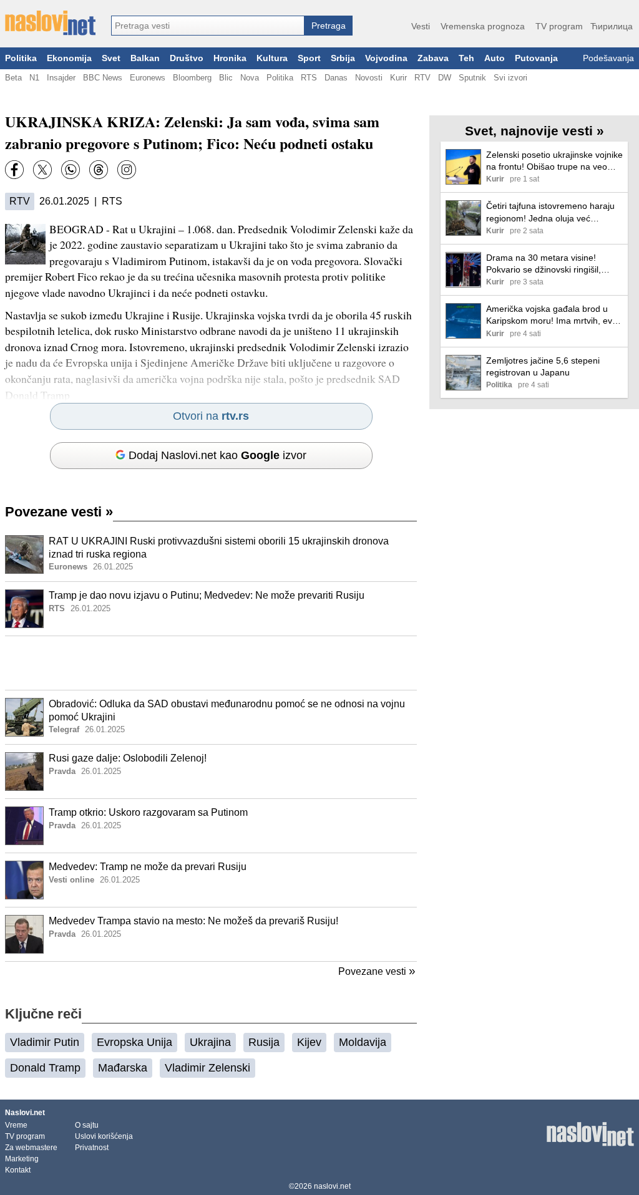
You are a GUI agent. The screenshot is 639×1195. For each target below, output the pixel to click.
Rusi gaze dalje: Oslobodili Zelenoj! (128, 758)
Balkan (145, 58)
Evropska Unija (134, 1042)
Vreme (16, 1125)
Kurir (398, 77)
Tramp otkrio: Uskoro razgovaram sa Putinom (148, 812)
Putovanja (536, 58)
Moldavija (362, 1042)
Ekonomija (69, 58)
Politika (21, 58)
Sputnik (472, 77)
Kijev (309, 1042)
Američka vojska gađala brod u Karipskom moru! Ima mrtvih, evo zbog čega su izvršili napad (551, 315)
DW (444, 77)
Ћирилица (611, 26)
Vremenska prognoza (483, 26)
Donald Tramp (45, 1068)
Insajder (61, 77)
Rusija (264, 1042)
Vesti (420, 26)
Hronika (229, 58)
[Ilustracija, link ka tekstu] (24, 555)
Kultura (272, 58)
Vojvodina (386, 58)
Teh (466, 58)
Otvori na (211, 416)
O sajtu (87, 1125)
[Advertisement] (211, 663)
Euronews (147, 77)
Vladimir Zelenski (207, 1068)
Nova (249, 77)
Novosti (369, 77)
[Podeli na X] (42, 169)
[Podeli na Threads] (98, 169)
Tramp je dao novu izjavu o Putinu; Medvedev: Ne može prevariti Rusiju (206, 595)
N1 (34, 77)
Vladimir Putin (44, 1042)
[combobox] (208, 26)
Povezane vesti (59, 512)
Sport (309, 58)
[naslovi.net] (50, 23)
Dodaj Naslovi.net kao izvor (217, 455)
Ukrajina (210, 1042)
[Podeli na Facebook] (14, 169)
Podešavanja (608, 58)
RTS (309, 77)
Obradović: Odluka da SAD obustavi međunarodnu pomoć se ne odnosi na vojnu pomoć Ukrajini (227, 710)
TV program (559, 26)
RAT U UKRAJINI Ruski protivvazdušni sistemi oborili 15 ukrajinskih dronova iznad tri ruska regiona (219, 547)
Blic (226, 77)
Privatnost (92, 1147)
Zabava (433, 58)
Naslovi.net (25, 1112)
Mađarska (122, 1068)
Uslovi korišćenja (104, 1136)
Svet (111, 58)
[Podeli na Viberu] (70, 169)
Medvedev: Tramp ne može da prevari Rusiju (147, 866)
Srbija (343, 58)
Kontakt (18, 1170)
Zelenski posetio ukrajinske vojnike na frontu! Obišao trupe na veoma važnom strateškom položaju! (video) (554, 161)
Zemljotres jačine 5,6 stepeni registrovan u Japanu (543, 366)
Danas (336, 77)
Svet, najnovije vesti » (534, 130)
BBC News (102, 77)
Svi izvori (510, 77)
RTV (422, 77)
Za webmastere (31, 1147)
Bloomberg (192, 77)
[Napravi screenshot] (126, 169)
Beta (13, 77)
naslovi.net (332, 1186)
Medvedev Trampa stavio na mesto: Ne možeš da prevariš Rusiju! (193, 921)
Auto (494, 58)
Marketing (22, 1158)
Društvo (186, 58)
